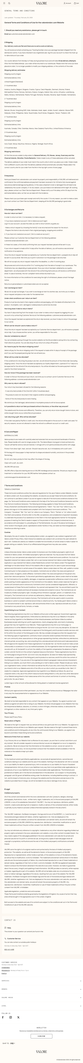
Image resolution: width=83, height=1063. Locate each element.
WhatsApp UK (6, 970)
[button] (76, 3)
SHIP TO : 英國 (8, 1043)
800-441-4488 (9, 949)
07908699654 (6, 968)
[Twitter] (18, 1017)
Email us (4, 973)
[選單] (4, 3)
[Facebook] (3, 1017)
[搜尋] (9, 3)
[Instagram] (10, 1017)
